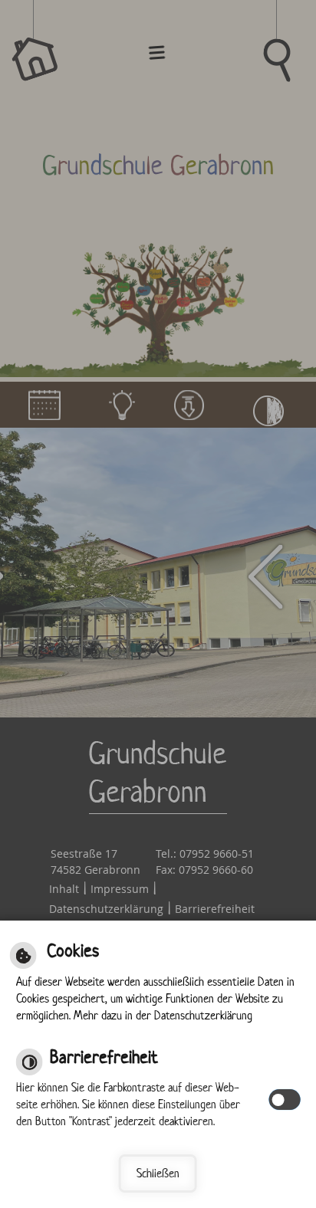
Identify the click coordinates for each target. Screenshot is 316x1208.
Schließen (158, 1173)
